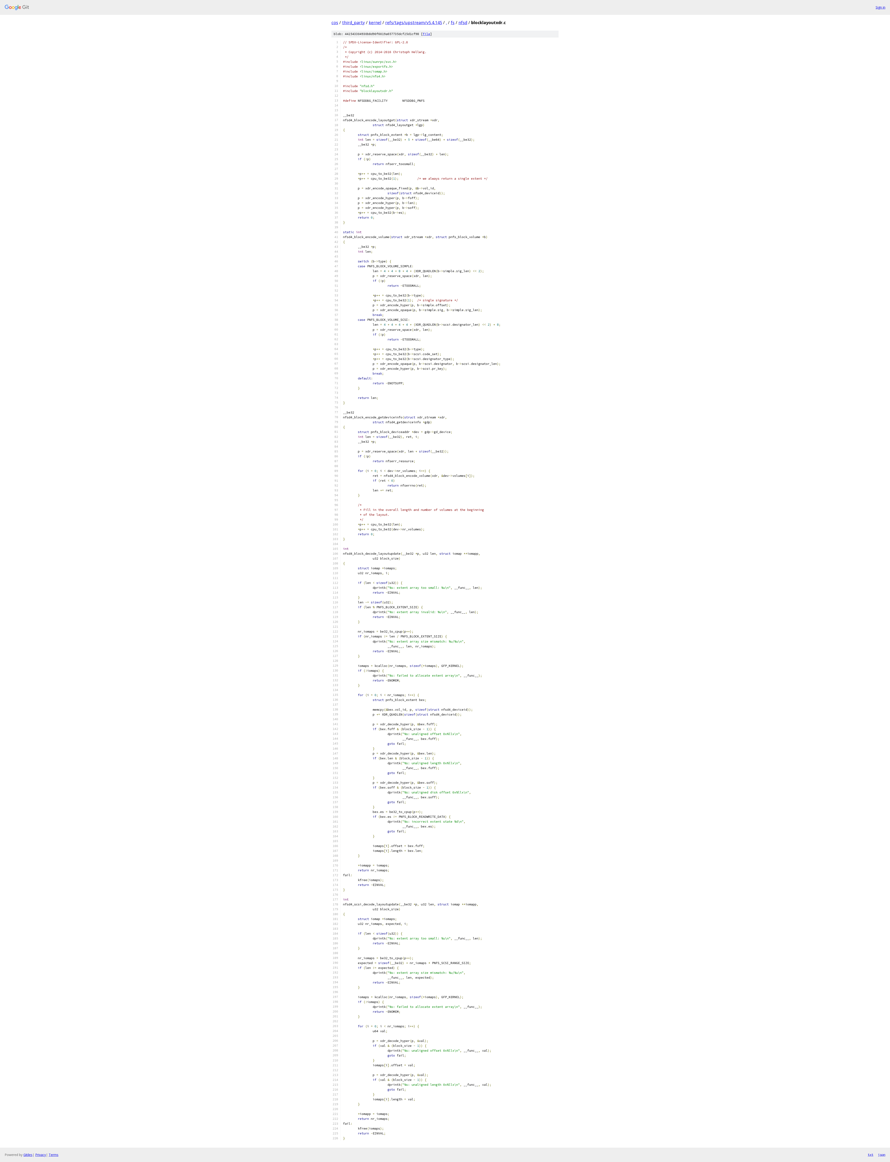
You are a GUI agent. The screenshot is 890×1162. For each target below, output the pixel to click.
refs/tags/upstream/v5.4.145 (413, 22)
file (426, 34)
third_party (353, 22)
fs (453, 22)
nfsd (462, 22)
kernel (375, 22)
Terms (53, 1154)
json (881, 1154)
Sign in (880, 7)
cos (334, 22)
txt (870, 1154)
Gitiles (27, 1154)
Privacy (40, 1154)
